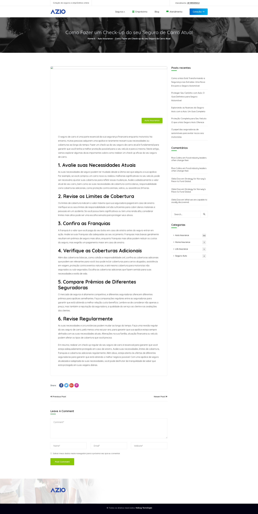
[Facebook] (61, 385)
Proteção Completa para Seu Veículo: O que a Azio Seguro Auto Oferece (189, 120)
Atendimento (176, 11)
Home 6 (91, 38)
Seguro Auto (190, 256)
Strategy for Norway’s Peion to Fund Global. (188, 180)
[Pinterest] (76, 385)
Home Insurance (190, 242)
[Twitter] (66, 385)
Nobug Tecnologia (144, 508)
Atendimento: (187, 3)
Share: (53, 385)
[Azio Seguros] (58, 11)
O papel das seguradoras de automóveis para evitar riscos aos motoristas (187, 133)
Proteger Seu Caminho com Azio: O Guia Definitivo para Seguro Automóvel (188, 97)
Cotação (197, 11)
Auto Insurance (105, 38)
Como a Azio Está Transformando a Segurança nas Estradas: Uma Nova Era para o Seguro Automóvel (188, 82)
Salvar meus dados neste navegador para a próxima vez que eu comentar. (86, 453)
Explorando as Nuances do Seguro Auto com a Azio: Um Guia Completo (188, 109)
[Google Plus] (71, 385)
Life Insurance (190, 249)
